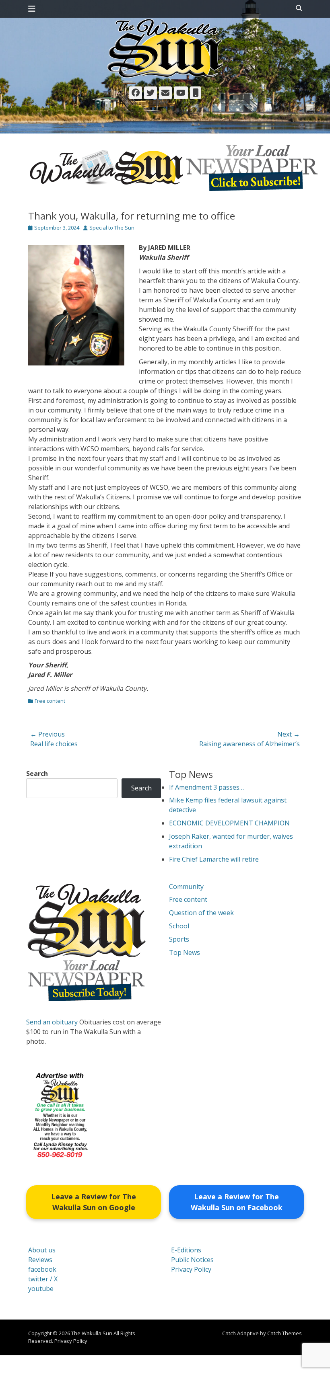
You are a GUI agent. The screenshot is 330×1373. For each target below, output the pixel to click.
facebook (42, 1269)
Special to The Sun (111, 227)
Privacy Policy (191, 1269)
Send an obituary (52, 1022)
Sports (179, 939)
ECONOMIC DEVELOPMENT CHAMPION (229, 823)
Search (37, 773)
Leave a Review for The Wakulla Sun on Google (93, 1202)
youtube (41, 1288)
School (179, 925)
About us (42, 1250)
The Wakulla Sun (91, 1333)
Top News (184, 952)
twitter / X (43, 1278)
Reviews (40, 1259)
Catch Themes (284, 1333)
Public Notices (192, 1259)
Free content (50, 700)
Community (186, 886)
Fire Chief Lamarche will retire (214, 859)
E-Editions (186, 1250)
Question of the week (201, 912)
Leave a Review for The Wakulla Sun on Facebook (237, 1202)
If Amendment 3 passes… (206, 787)
